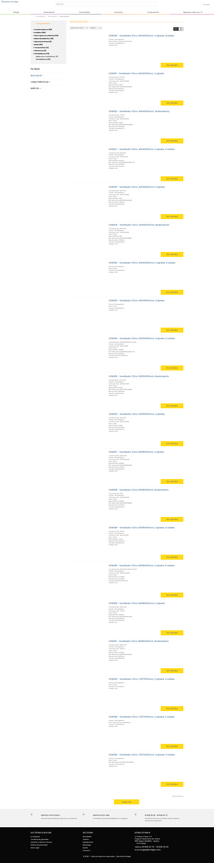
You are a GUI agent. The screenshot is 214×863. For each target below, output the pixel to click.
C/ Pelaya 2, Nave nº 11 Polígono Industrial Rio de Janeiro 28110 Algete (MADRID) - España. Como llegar (147, 839)
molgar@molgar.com (150, 849)
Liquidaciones (88, 842)
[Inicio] (27, 2)
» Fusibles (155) (39, 32)
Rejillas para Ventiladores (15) (47, 56)
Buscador (36, 75)
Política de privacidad (39, 845)
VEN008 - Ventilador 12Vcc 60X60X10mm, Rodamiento (139, 489)
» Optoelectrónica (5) (42, 41)
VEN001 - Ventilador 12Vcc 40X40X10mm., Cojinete (136, 73)
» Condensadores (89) (42, 29)
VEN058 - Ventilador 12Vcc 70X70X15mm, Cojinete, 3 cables (142, 716)
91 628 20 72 (162, 815)
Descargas (87, 845)
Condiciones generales (39, 839)
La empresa (35, 836)
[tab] (48, 23)
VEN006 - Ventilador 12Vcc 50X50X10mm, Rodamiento (139, 376)
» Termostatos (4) (41, 47)
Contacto (86, 850)
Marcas (35, 88)
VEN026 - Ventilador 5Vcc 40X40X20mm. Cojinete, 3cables (141, 35)
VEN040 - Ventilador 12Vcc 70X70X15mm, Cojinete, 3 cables (142, 679)
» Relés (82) (38, 44)
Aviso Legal (35, 848)
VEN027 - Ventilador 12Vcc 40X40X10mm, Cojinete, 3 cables (142, 149)
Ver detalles (172, 65)
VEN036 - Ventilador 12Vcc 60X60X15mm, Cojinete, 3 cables (142, 565)
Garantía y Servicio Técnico (41, 842)
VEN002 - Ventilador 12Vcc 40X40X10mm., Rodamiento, (139, 111)
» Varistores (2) (39, 50)
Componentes (40, 16)
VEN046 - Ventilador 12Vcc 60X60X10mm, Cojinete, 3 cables (142, 527)
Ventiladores (52, 16)
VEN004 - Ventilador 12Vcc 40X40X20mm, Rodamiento (139, 224)
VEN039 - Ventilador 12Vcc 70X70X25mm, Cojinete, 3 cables (142, 754)
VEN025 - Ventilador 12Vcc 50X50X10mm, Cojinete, (137, 414)
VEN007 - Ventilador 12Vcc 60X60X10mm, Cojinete (136, 452)
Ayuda (85, 848)
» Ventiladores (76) (41, 53)
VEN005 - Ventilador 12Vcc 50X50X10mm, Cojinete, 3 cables (142, 338)
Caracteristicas (40, 82)
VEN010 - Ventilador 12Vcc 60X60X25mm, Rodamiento (139, 641)
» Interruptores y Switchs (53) (45, 35)
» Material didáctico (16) (43, 38)
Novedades (87, 836)
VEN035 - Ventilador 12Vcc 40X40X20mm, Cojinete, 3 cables (142, 262)
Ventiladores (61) (43, 59)
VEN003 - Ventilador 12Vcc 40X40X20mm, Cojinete (137, 187)
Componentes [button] (42, 23)
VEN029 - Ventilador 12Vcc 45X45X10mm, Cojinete (137, 300)
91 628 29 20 (150, 815)
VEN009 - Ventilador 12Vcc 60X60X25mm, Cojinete (137, 603)
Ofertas (86, 839)
